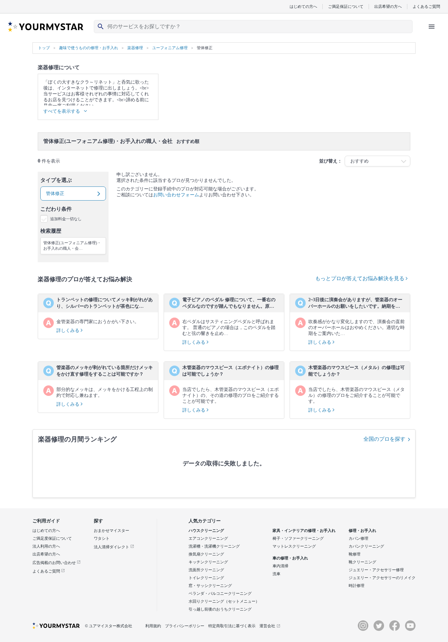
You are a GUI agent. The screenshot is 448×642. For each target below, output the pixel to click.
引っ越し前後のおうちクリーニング (220, 609)
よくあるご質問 (426, 6)
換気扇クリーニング (206, 554)
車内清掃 (280, 566)
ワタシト (102, 538)
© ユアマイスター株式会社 (108, 626)
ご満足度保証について (52, 538)
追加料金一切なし (66, 219)
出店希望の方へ (388, 6)
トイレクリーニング (206, 577)
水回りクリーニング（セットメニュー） (224, 601)
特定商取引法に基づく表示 (231, 626)
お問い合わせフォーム (176, 194)
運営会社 (267, 626)
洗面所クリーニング (206, 570)
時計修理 (356, 585)
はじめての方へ (303, 6)
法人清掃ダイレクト (112, 547)
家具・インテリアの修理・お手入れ (304, 530)
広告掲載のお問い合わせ (54, 562)
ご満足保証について (345, 6)
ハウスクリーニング (206, 530)
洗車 (276, 574)
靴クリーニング (362, 562)
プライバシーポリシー (184, 626)
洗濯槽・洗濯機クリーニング (214, 546)
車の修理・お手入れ (290, 558)
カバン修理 (358, 538)
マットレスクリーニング (294, 546)
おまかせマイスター (111, 530)
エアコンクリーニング (208, 538)
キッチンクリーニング (208, 562)
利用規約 (153, 626)
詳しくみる (68, 330)
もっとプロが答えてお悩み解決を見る (360, 278)
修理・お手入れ (362, 530)
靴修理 (354, 554)
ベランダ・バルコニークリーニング (220, 593)
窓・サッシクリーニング (210, 585)
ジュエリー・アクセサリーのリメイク (382, 577)
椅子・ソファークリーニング (298, 538)
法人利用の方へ (46, 546)
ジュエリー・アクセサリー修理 (376, 570)
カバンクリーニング (366, 546)
